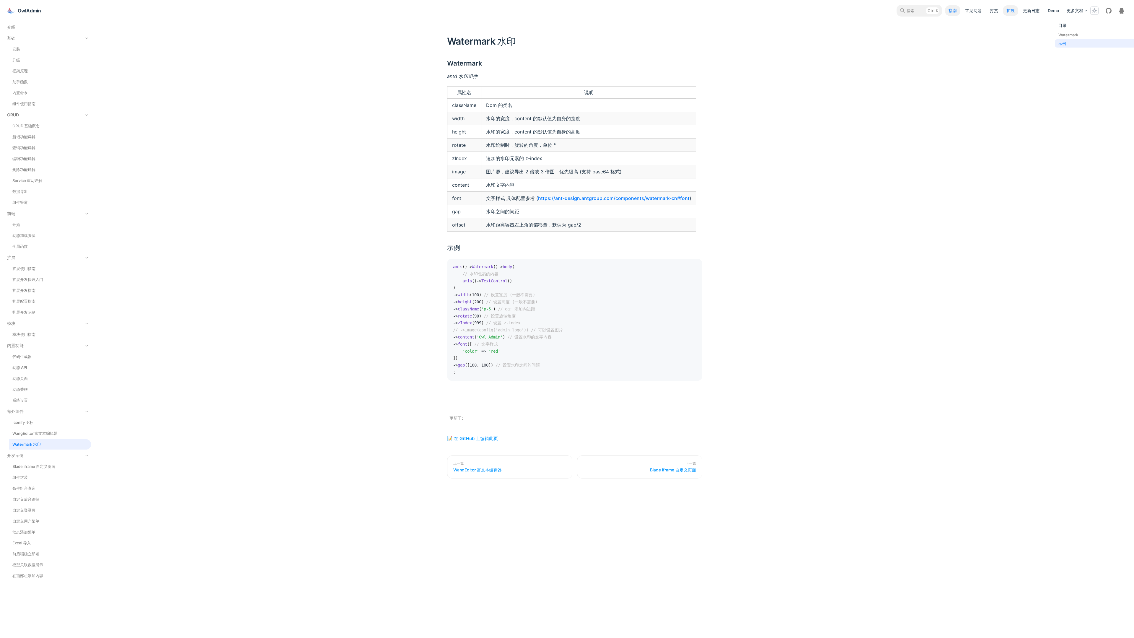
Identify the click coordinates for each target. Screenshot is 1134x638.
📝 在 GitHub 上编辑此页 (472, 438)
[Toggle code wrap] (684, 268)
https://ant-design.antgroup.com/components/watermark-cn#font (614, 198)
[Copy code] (693, 268)
